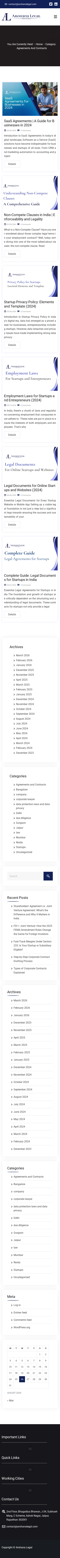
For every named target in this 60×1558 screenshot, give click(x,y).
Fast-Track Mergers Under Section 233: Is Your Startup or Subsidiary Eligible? (33, 945)
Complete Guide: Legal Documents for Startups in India (30, 578)
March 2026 (23, 655)
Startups (21, 847)
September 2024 (25, 713)
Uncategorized (24, 852)
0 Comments (25, 131)
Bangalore (22, 789)
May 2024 (21, 733)
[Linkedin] (55, 4)
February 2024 (24, 747)
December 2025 (25, 670)
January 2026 (24, 665)
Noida (19, 842)
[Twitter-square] (50, 4)
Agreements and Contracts (31, 784)
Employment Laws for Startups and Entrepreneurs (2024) (29, 398)
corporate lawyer (25, 799)
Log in (17, 1305)
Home (39, 44)
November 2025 (25, 674)
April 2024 (22, 738)
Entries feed (20, 1312)
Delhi (19, 813)
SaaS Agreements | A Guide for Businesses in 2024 (29, 123)
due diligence (23, 818)
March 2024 (23, 743)
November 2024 (25, 704)
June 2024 (22, 728)
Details (12, 164)
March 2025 (23, 684)
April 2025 (22, 679)
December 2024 (25, 699)
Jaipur (19, 827)
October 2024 (23, 709)
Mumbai (20, 837)
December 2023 (25, 752)
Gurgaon (21, 822)
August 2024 (23, 718)
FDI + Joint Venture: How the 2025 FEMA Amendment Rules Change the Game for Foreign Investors (33, 930)
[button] (55, 17)
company (21, 794)
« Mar (10, 1400)
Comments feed (23, 1319)
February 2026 (24, 660)
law (18, 832)
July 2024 (21, 723)
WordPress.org (22, 1327)
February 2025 (24, 689)
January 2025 (24, 694)
